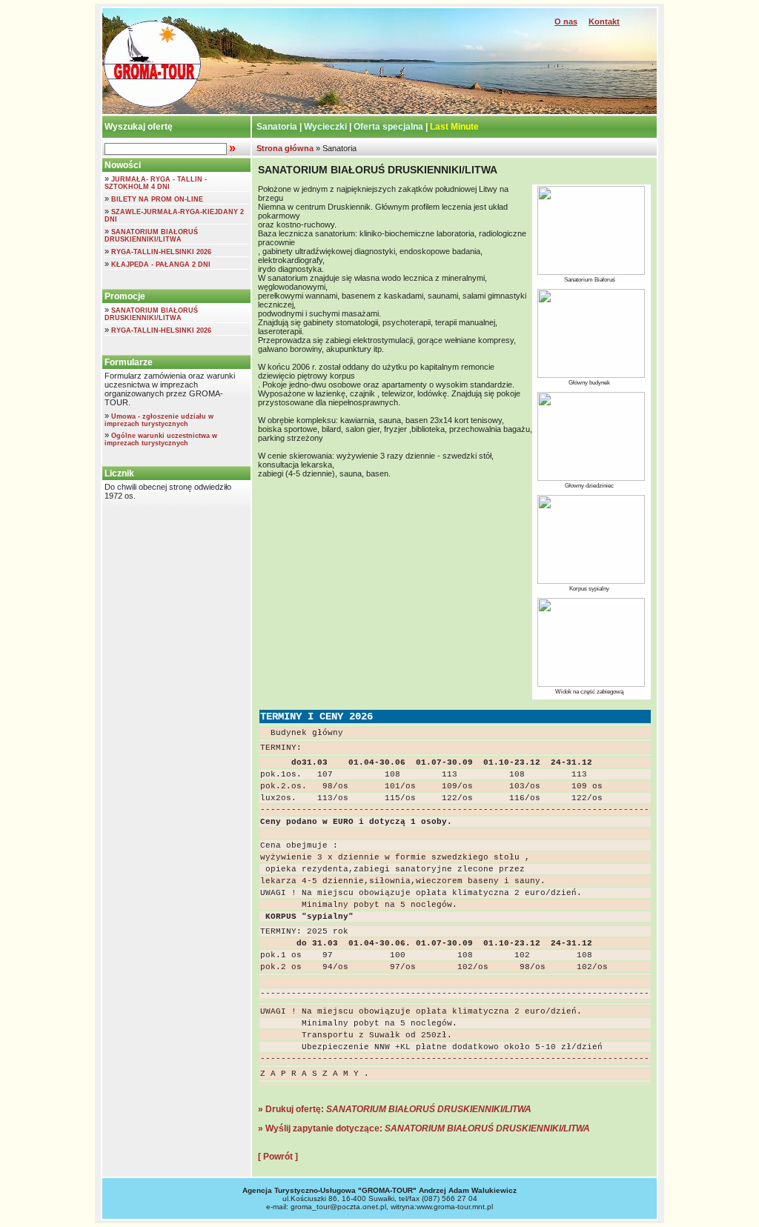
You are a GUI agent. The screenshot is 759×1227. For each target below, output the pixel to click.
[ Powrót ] (278, 1156)
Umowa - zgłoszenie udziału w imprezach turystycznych (159, 420)
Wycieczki (325, 127)
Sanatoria (276, 127)
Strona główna (284, 148)
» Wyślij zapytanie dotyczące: (424, 1128)
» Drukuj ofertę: (394, 1109)
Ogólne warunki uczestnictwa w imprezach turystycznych (161, 439)
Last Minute (454, 127)
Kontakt (604, 21)
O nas (565, 21)
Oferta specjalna (388, 127)
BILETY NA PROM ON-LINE (157, 199)
